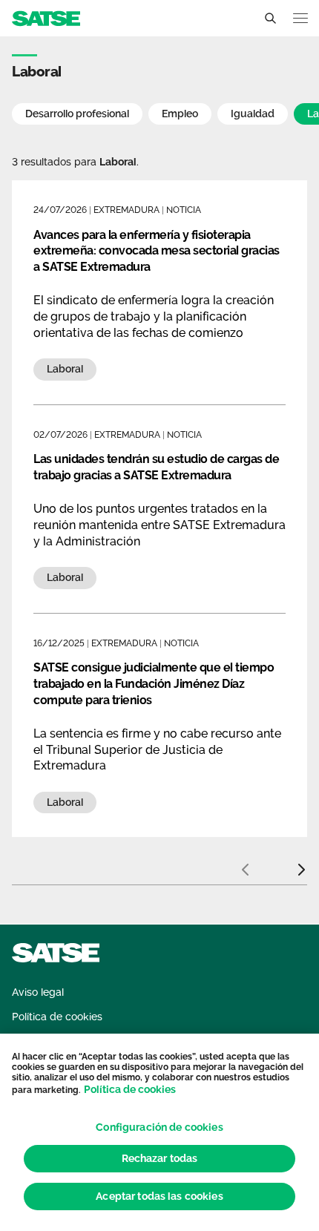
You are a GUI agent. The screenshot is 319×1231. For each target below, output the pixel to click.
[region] (159, 1132)
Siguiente (301, 864)
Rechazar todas (160, 1158)
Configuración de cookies (159, 1127)
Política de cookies (130, 1089)
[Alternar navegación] (300, 18)
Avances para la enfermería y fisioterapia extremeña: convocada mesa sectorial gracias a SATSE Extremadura (156, 251)
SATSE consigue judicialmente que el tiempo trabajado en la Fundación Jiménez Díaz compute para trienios (153, 683)
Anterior (245, 864)
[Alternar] (270, 18)
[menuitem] (38, 992)
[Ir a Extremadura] (46, 17)
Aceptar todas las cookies (159, 1196)
